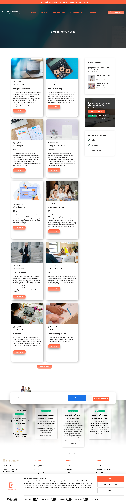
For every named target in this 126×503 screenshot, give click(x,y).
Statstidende (19, 272)
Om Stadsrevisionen (77, 12)
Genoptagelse (40, 473)
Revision (62, 146)
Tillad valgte (110, 485)
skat (53, 84)
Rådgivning (21, 84)
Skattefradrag (55, 88)
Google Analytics (21, 88)
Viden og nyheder (58, 12)
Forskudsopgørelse (57, 333)
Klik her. (85, 2)
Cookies (17, 333)
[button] (44, 367)
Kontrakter (100, 473)
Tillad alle (111, 479)
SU (49, 272)
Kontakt (99, 465)
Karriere (93, 12)
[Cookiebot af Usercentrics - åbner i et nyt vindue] (12, 499)
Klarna (51, 150)
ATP (50, 211)
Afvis (110, 490)
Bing (15, 211)
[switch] (53, 499)
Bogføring (53, 146)
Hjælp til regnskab (103, 469)
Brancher (44, 12)
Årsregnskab (39, 465)
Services (33, 12)
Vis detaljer (95, 499)
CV (14, 150)
